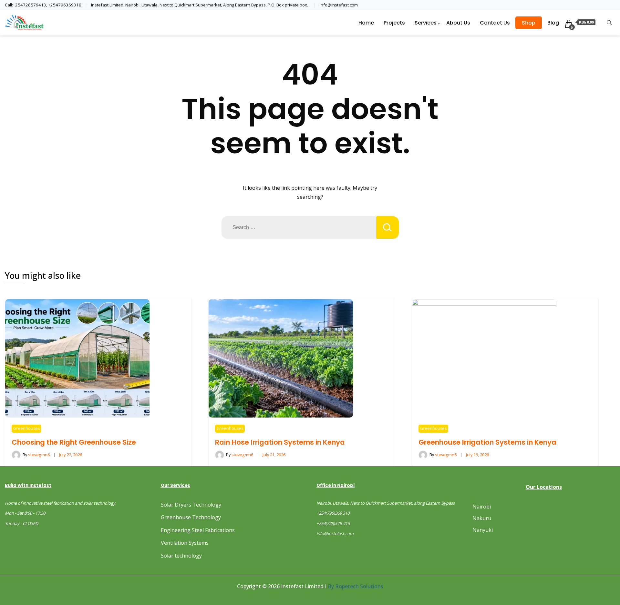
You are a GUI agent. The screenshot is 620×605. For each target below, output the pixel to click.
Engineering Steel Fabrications (198, 530)
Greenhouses (26, 428)
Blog (553, 22)
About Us (458, 22)
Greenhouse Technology (191, 517)
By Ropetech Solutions (355, 586)
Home (366, 22)
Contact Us (495, 22)
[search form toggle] (609, 23)
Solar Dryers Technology (191, 504)
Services (426, 22)
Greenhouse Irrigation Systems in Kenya (487, 442)
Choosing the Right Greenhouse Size (74, 442)
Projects (394, 22)
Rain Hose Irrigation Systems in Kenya (280, 442)
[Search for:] (299, 227)
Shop (528, 22)
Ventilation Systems (185, 542)
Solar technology (181, 555)
